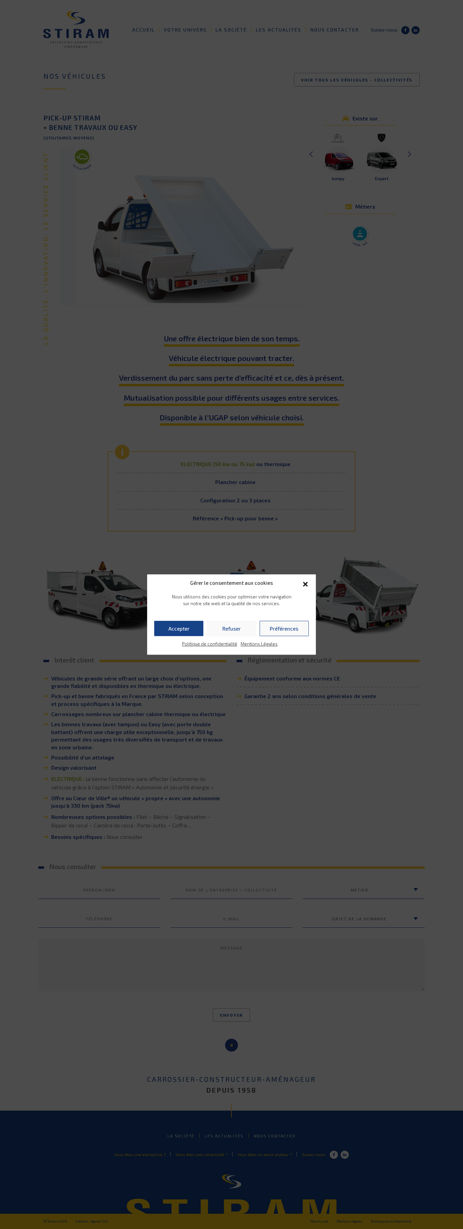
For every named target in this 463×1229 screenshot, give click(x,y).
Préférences (284, 629)
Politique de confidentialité (209, 644)
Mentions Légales (259, 644)
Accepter (178, 629)
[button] (305, 583)
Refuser (231, 629)
